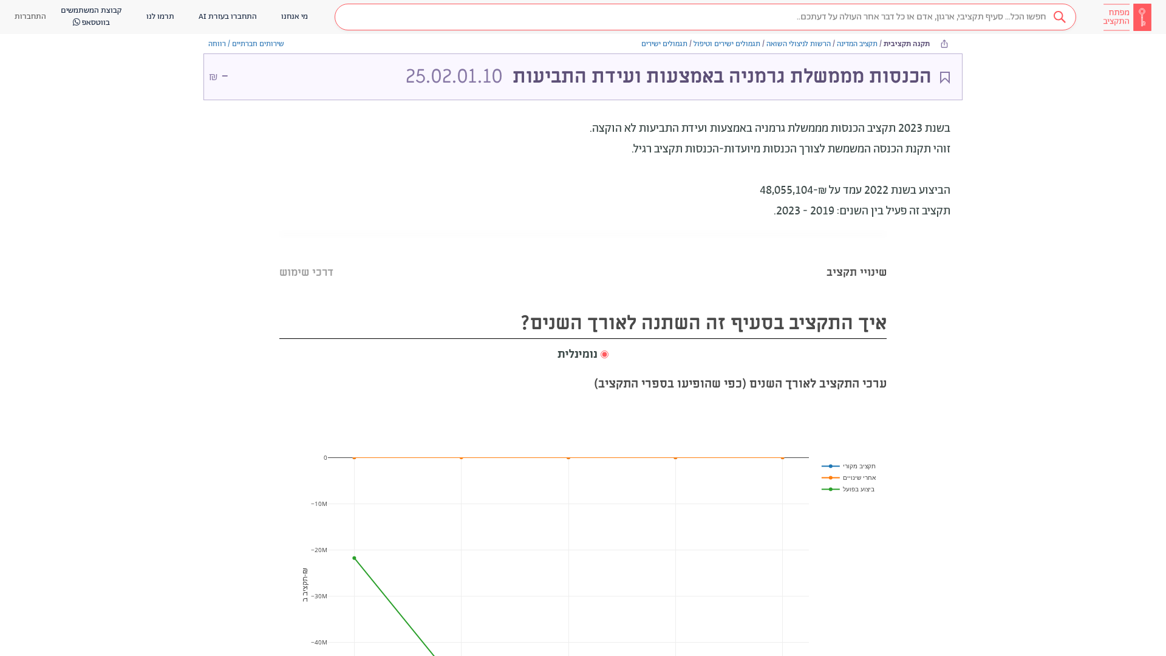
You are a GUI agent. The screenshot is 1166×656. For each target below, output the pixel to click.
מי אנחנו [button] (294, 16)
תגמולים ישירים (664, 44)
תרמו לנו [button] (160, 16)
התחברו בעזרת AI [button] (228, 16)
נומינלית (577, 355)
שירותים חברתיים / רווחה (246, 44)
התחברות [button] (30, 16)
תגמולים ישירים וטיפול (727, 44)
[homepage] (1127, 17)
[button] (705, 17)
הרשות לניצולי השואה (798, 44)
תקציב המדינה (857, 44)
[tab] (857, 257)
